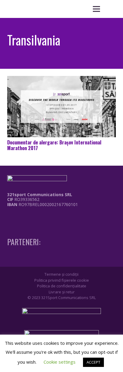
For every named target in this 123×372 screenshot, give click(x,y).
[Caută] (111, 9)
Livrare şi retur (62, 292)
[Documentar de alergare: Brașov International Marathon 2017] (61, 106)
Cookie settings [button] (60, 362)
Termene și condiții (61, 274)
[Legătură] (38, 218)
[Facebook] (9, 216)
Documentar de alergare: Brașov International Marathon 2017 (54, 145)
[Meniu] (96, 8)
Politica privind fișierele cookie (61, 280)
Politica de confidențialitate (61, 286)
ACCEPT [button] (93, 362)
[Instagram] (20, 217)
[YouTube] (31, 216)
